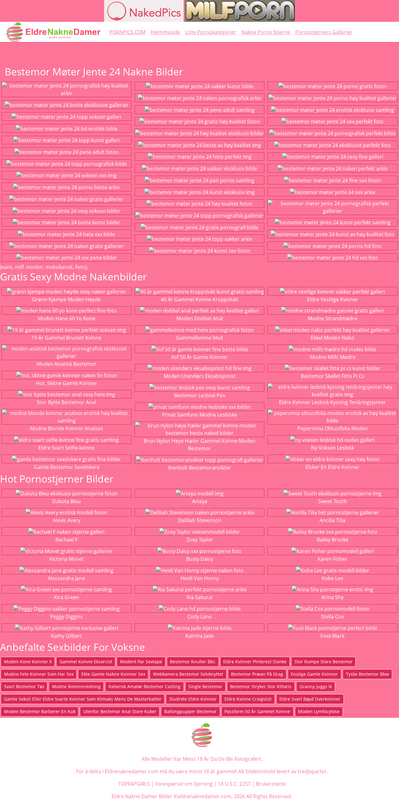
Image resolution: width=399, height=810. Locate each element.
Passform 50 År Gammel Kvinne (257, 711)
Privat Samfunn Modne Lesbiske (199, 414)
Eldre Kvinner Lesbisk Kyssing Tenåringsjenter (332, 402)
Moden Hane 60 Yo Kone (66, 318)
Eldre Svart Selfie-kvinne (66, 447)
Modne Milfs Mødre (332, 357)
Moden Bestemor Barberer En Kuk (39, 711)
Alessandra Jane (66, 578)
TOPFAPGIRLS (134, 783)
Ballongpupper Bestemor (190, 711)
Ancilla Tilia (332, 520)
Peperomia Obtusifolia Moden (332, 428)
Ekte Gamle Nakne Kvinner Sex (113, 674)
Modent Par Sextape (141, 662)
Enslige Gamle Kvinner (314, 674)
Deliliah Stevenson (199, 520)
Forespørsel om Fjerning (184, 783)
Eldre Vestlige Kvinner (332, 299)
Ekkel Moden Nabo (332, 337)
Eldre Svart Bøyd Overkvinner (309, 699)
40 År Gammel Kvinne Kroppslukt (199, 299)
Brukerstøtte (271, 783)
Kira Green (66, 597)
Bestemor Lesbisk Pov (199, 395)
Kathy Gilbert (66, 635)
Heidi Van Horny (199, 578)
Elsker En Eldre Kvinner (332, 467)
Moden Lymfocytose (318, 711)
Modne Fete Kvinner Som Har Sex (39, 674)
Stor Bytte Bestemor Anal (66, 402)
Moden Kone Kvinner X (28, 662)
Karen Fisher (332, 558)
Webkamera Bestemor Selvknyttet (188, 674)
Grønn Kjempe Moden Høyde (66, 299)
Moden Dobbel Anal (199, 318)
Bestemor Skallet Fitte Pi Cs (332, 376)
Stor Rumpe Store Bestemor (324, 662)
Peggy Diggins (66, 616)
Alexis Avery (66, 520)
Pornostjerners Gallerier (324, 32)
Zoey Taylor (199, 539)
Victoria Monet (66, 558)
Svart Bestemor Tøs (24, 686)
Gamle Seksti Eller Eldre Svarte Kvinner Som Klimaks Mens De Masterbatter (82, 699)
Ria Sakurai (200, 597)
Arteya (199, 501)
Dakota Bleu (66, 501)
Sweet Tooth (332, 501)
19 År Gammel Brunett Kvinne (66, 337)
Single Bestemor (205, 686)
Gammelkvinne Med (199, 337)
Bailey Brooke (333, 539)
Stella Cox (332, 616)
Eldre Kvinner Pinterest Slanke (254, 662)
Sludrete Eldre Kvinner (193, 699)
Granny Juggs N (316, 686)
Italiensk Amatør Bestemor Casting (144, 686)
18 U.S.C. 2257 (234, 783)
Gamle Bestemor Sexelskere (66, 467)
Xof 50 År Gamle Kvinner (199, 357)
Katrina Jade (199, 635)
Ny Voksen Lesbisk (332, 447)
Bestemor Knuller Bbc (192, 662)
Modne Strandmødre (332, 318)
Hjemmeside (165, 32)
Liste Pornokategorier (210, 32)
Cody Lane (199, 616)
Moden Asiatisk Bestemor (66, 363)
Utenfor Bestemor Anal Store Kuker (119, 711)
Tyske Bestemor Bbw (367, 674)
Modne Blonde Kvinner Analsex (66, 428)
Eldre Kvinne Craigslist (248, 699)
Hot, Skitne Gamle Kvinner (66, 383)
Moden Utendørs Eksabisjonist (200, 376)
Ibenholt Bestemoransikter (199, 467)
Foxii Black (332, 635)
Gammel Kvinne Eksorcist (86, 662)
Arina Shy (332, 597)
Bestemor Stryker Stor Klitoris (260, 686)
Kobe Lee (332, 578)
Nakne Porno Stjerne (265, 32)
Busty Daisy (199, 558)
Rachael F (66, 539)
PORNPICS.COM (127, 32)
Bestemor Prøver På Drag (257, 674)
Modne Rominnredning (76, 686)
